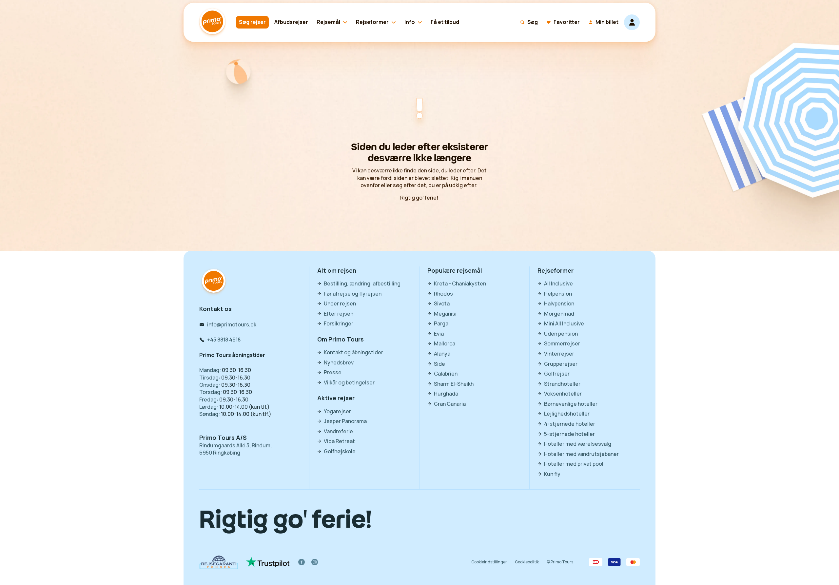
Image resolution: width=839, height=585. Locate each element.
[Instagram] (315, 562)
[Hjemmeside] (213, 22)
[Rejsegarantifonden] (218, 562)
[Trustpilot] (268, 562)
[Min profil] (632, 22)
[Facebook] (301, 562)
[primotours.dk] (213, 281)
